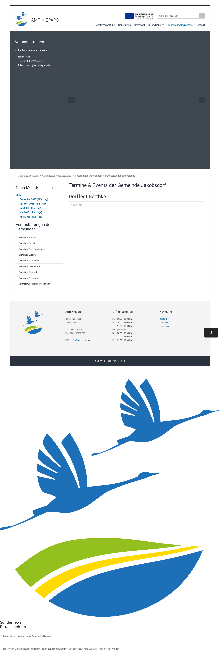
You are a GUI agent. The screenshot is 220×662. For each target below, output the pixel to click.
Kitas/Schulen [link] (156, 25)
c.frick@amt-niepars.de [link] (37, 65)
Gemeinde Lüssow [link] (27, 255)
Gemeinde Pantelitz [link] (28, 243)
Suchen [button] (202, 16)
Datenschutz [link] (165, 322)
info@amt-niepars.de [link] (82, 340)
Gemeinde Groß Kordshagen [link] (32, 249)
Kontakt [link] (200, 25)
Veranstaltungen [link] (48, 176)
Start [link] (91, 25)
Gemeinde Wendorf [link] (28, 272)
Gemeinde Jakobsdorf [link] (66, 176)
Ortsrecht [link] (139, 25)
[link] (21, 25)
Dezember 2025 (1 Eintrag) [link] (34, 199)
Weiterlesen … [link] (20, 640)
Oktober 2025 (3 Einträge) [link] (33, 203)
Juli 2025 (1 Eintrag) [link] (30, 208)
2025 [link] (18, 195)
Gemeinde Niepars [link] (27, 237)
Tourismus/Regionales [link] (180, 25)
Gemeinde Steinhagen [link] (29, 260)
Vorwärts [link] (202, 100)
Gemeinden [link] (124, 25)
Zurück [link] (71, 100)
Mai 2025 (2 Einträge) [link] (31, 212)
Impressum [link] (165, 326)
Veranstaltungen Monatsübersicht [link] (34, 284)
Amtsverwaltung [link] (105, 25)
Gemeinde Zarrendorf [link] (29, 278)
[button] (211, 332)
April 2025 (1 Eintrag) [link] (31, 216)
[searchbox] (178, 16)
